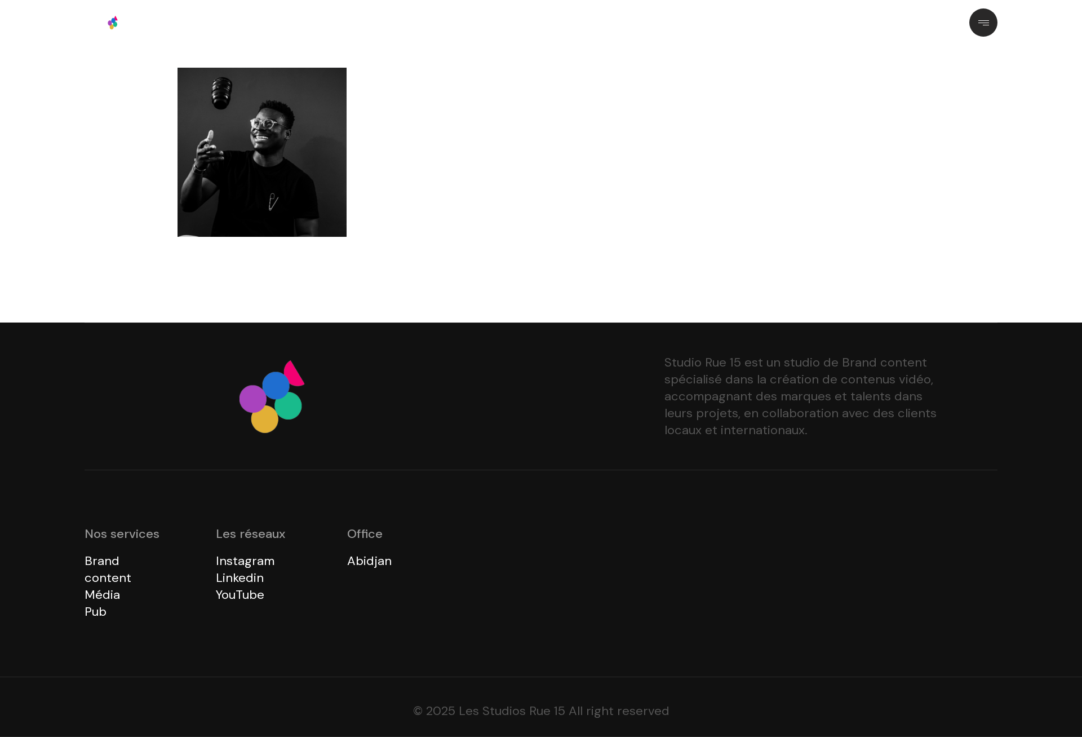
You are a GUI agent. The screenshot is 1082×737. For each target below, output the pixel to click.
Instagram (245, 561)
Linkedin (240, 578)
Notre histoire (444, 22)
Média (102, 594)
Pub (96, 611)
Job (607, 22)
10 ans (647, 22)
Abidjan (369, 561)
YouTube (240, 594)
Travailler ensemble (532, 22)
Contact (697, 22)
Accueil (382, 22)
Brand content (108, 569)
